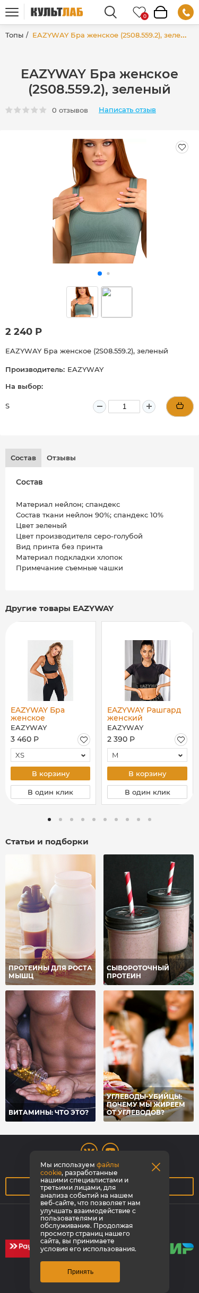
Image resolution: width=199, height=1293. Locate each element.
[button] (100, 273)
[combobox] (50, 755)
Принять (80, 1272)
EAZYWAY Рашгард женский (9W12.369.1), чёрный (144, 714)
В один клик (50, 792)
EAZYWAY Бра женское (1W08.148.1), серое (46, 714)
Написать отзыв (127, 110)
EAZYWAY (85, 369)
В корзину (51, 773)
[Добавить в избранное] (83, 739)
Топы (14, 35)
